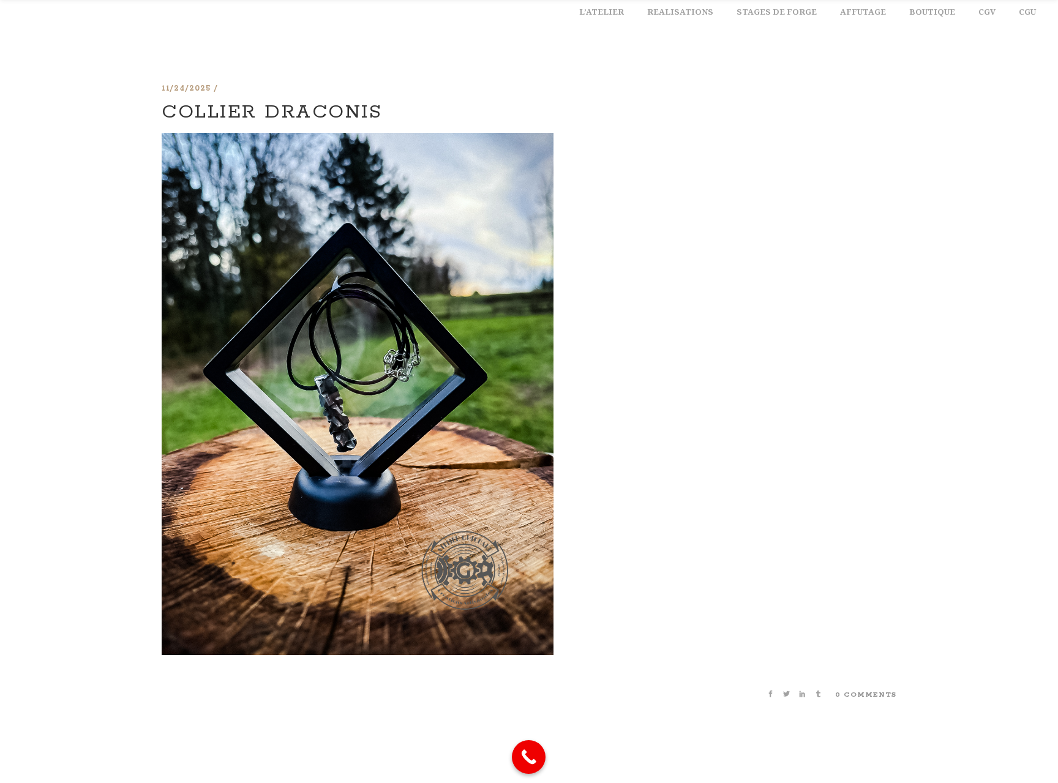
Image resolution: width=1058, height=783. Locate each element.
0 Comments (865, 694)
